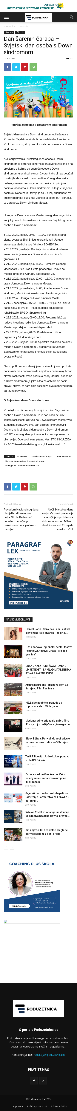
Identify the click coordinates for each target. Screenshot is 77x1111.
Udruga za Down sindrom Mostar (22, 465)
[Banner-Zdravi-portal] (38, 6)
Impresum (18, 1106)
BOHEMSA (22, 456)
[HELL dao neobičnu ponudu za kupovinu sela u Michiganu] (13, 707)
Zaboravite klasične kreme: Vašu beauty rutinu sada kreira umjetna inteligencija (45, 778)
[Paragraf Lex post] (38, 607)
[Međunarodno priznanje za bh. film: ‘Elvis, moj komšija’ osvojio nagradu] (13, 725)
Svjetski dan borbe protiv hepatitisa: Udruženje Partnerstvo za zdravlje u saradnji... (47, 797)
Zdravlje (20, 32)
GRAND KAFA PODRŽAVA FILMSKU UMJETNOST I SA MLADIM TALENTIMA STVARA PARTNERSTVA (48, 669)
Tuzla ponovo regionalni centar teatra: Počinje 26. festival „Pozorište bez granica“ (48, 651)
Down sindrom (63, 456)
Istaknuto (24, 26)
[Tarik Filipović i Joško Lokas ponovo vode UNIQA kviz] (13, 761)
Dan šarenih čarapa (42, 456)
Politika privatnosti (37, 1106)
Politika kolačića (59, 1106)
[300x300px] (32, 922)
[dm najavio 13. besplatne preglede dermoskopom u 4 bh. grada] (13, 834)
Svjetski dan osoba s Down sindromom (25, 460)
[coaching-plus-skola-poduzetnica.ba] (32, 910)
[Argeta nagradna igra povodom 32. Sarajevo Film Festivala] (13, 689)
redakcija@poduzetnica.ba (49, 1054)
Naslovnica (9, 26)
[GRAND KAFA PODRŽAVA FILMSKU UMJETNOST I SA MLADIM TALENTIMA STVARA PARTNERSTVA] (13, 670)
